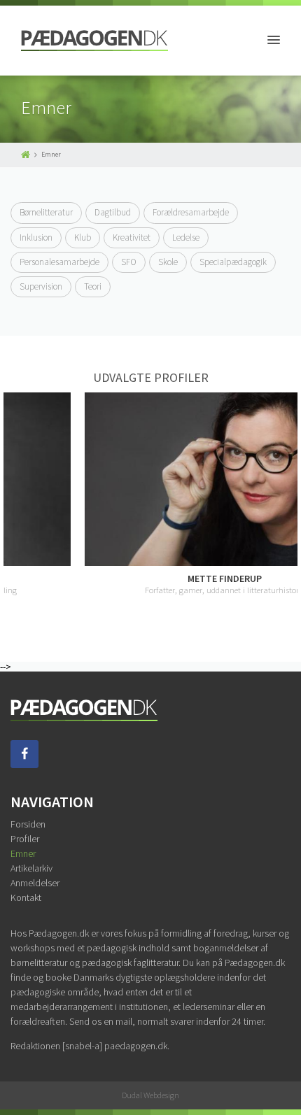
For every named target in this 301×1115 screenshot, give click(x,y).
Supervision (41, 286)
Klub (82, 237)
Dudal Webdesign (150, 1095)
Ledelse (186, 237)
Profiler (24, 838)
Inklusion (36, 237)
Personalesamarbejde (59, 262)
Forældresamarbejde (191, 212)
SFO (128, 262)
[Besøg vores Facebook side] (24, 764)
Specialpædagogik (233, 262)
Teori (93, 286)
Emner (23, 853)
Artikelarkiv (31, 868)
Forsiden (28, 824)
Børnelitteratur (46, 212)
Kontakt (25, 897)
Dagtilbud (112, 212)
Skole (168, 262)
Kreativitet (131, 237)
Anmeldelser (34, 882)
